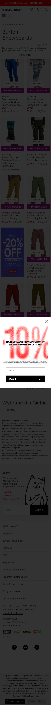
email (12, 370)
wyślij (12, 378)
